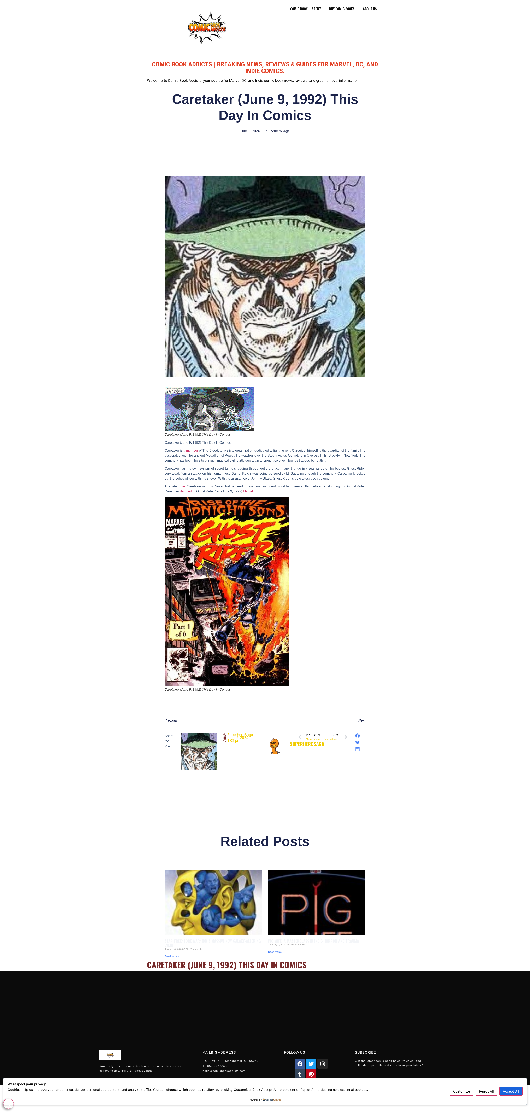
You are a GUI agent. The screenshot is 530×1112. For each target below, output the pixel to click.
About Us (370, 8)
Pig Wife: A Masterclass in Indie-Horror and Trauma (313, 941)
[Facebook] (300, 1064)
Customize (461, 1091)
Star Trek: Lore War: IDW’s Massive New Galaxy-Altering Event (213, 943)
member (192, 450)
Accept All (511, 1091)
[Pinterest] (311, 1074)
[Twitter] (311, 1064)
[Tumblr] (300, 1074)
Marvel (248, 491)
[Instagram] (322, 1064)
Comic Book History (305, 8)
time (182, 486)
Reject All (486, 1091)
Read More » (172, 956)
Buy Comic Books (342, 8)
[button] (357, 735)
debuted (186, 491)
